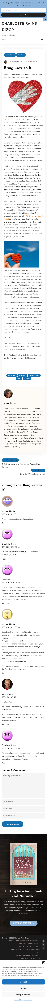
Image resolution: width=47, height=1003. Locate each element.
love (18, 379)
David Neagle (34, 375)
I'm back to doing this (12, 119)
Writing (21, 55)
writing (27, 379)
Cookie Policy (18, 1000)
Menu (4, 39)
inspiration (10, 55)
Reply (4, 523)
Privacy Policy (28, 1000)
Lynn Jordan (7, 694)
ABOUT (10, 941)
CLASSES (22, 944)
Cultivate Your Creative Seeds (27, 947)
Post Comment (12, 824)
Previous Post (12, 460)
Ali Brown (30, 216)
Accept (23, 982)
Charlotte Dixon (9, 544)
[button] (43, 963)
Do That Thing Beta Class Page (27, 955)
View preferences (23, 994)
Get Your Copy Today (23, 923)
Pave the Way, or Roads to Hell (32, 474)
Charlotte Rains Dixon (19, 26)
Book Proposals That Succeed (27, 941)
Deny (23, 988)
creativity (22, 375)
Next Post (36, 470)
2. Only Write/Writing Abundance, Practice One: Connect (21, 465)
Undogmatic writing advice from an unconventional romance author (23, 4)
